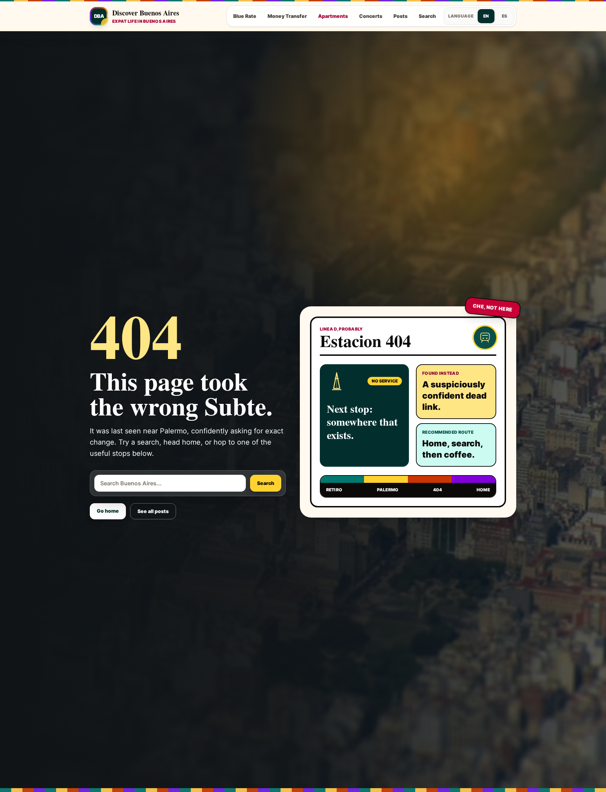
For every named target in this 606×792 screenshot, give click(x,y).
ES (504, 16)
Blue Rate (244, 16)
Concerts (370, 16)
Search (427, 16)
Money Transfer (287, 16)
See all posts (153, 511)
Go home (108, 511)
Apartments (333, 16)
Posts (400, 16)
